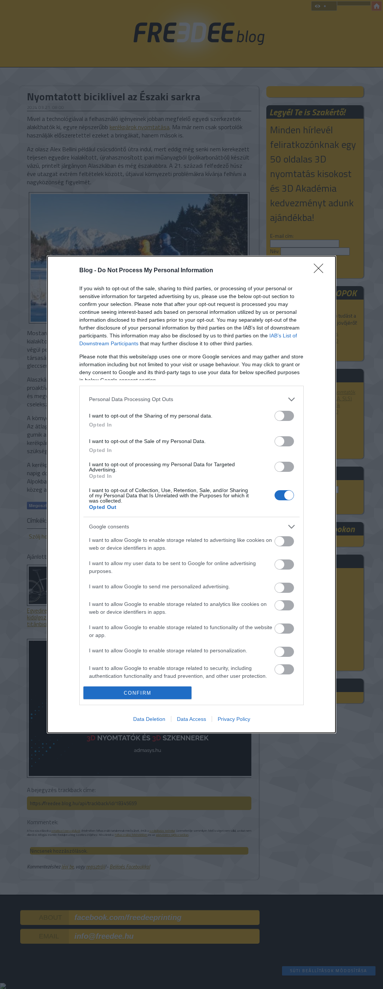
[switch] (284, 416)
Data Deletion (149, 719)
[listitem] (191, 399)
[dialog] (191, 494)
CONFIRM (137, 693)
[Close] (321, 271)
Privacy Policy (234, 719)
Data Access (191, 719)
